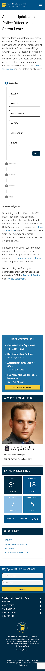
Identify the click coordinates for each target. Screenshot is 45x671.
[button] (22, 598)
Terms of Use (27, 663)
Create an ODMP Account (16, 544)
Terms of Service (31, 275)
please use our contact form (27, 258)
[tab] (22, 83)
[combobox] (25, 113)
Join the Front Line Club (16, 552)
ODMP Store (8, 616)
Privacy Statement (15, 278)
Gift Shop (9, 548)
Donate (8, 540)
